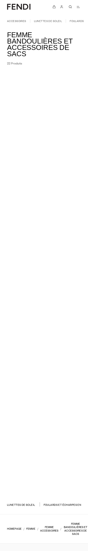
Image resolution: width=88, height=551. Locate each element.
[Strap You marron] (21, 283)
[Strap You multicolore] (72, 215)
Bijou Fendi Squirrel (21, 204)
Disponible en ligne (61, 77)
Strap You (21, 136)
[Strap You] (21, 142)
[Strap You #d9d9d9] (69, 351)
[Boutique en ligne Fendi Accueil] (19, 7)
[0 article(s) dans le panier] (54, 7)
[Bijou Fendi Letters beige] (27, 486)
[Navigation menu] (78, 7)
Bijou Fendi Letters (21, 475)
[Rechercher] (70, 7)
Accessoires (16, 21)
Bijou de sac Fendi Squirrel (66, 407)
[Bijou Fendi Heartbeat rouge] (69, 486)
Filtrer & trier (21, 78)
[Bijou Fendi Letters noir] (21, 486)
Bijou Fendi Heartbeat (66, 475)
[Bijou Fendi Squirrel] (21, 210)
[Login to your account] (62, 7)
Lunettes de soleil (48, 21)
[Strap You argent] (24, 351)
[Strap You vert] (66, 215)
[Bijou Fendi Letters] (21, 482)
